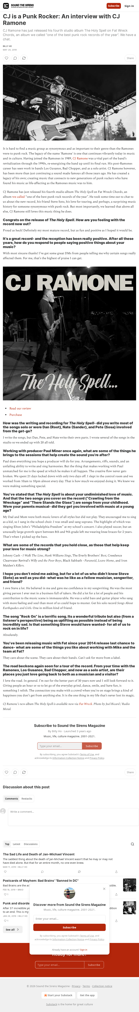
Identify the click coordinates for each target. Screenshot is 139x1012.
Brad (20, 889)
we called (18, 196)
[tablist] (18, 798)
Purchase (15, 415)
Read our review (20, 408)
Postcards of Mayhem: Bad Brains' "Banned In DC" (41, 880)
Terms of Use (87, 935)
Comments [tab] (11, 798)
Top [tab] (7, 844)
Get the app (87, 995)
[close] (104, 889)
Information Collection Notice (68, 939)
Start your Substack (60, 995)
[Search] (132, 844)
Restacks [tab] (27, 798)
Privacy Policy (97, 939)
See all (10, 929)
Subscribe (113, 5)
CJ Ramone (80, 158)
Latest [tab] (16, 844)
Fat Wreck (85, 704)
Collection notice (102, 986)
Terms (86, 986)
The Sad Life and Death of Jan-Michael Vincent (39, 854)
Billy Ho (7, 46)
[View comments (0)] (15, 58)
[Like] (6, 58)
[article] (69, 863)
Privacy (76, 986)
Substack (51, 1004)
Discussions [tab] (30, 844)
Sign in (129, 6)
